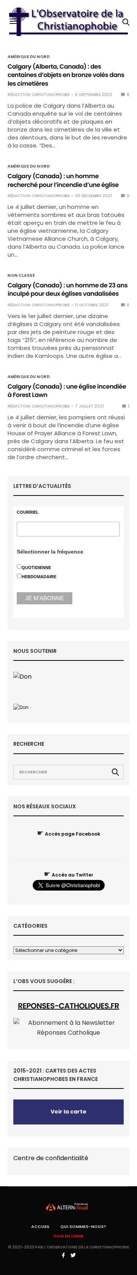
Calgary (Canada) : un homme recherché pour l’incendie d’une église (63, 180)
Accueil (40, 1226)
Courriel (28, 512)
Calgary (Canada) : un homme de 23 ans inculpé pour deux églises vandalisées (67, 289)
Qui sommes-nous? (83, 1226)
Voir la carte (68, 1111)
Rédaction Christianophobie (39, 94)
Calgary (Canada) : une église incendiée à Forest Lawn (67, 390)
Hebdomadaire (39, 576)
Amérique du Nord (29, 57)
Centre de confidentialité (50, 1158)
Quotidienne (36, 567)
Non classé (21, 276)
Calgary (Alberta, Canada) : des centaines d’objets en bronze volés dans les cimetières (66, 75)
